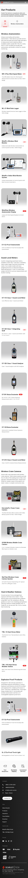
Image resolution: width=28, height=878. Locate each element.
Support (4, 821)
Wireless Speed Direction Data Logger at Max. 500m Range (14, 112)
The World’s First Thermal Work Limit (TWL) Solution (13, 635)
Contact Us (7, 798)
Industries (5, 813)
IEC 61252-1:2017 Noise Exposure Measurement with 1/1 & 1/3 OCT (11, 398)
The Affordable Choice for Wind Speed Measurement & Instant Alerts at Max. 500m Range (13, 78)
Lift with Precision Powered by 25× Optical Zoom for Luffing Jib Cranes (13, 582)
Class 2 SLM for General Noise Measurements (14, 463)
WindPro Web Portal (7, 829)
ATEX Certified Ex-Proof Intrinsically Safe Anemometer (13, 248)
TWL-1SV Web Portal (7, 832)
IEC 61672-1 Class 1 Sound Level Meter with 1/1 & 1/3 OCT (13, 334)
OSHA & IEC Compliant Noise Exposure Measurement (12, 431)
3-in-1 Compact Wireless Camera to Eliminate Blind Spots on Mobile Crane (14, 548)
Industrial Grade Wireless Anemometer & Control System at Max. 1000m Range (13, 146)
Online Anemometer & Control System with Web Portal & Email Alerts (13, 181)
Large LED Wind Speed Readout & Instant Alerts (13, 215)
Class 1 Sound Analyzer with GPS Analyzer (13, 366)
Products (4, 810)
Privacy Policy (12, 873)
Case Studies (5, 816)
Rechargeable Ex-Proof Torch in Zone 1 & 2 (13, 755)
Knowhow (4, 819)
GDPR (7, 873)
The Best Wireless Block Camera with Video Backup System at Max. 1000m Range (13, 513)
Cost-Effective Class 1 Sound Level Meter (12, 301)
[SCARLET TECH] (7, 2)
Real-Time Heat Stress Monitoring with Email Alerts (14, 670)
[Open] (25, 2)
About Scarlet (6, 808)
